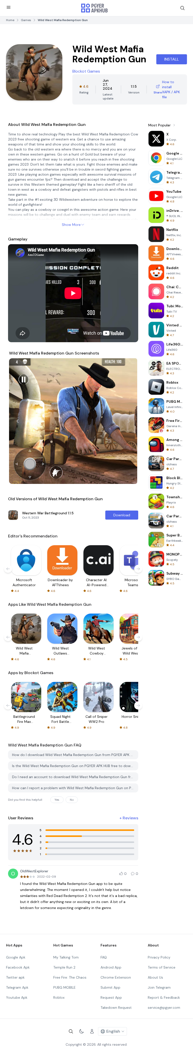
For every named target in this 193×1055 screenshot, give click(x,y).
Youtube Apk (16, 997)
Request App (111, 997)
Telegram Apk (17, 987)
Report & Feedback (164, 997)
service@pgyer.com (164, 1007)
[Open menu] (8, 7)
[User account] (91, 1031)
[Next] (128, 421)
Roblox (59, 997)
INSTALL (171, 59)
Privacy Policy (159, 957)
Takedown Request (116, 1007)
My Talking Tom (66, 957)
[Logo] (94, 8)
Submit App (110, 987)
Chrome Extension (116, 977)
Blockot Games (86, 71)
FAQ (104, 957)
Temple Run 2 (64, 967)
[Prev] (17, 421)
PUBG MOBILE (64, 987)
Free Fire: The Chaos (69, 977)
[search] (182, 8)
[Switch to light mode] (81, 1031)
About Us (155, 977)
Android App (111, 967)
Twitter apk (15, 977)
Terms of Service (161, 967)
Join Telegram (159, 987)
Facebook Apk (18, 967)
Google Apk (15, 957)
